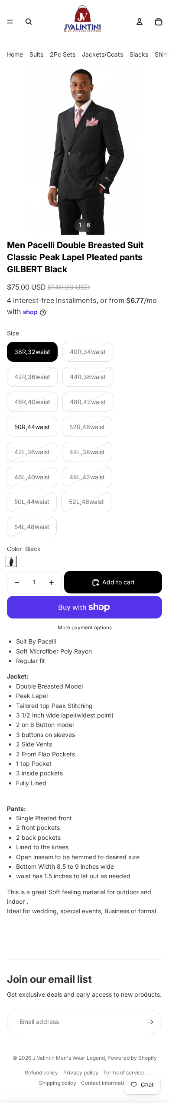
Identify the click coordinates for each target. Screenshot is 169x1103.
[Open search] (28, 21)
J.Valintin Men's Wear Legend (68, 1058)
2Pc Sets (62, 54)
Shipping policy (57, 1083)
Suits (36, 54)
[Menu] (10, 22)
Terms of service (123, 1072)
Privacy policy (80, 1072)
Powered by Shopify (132, 1058)
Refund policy (41, 1072)
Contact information (105, 1083)
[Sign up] (150, 1022)
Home (14, 54)
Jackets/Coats (102, 54)
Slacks (139, 54)
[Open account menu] (139, 21)
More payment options (85, 628)
